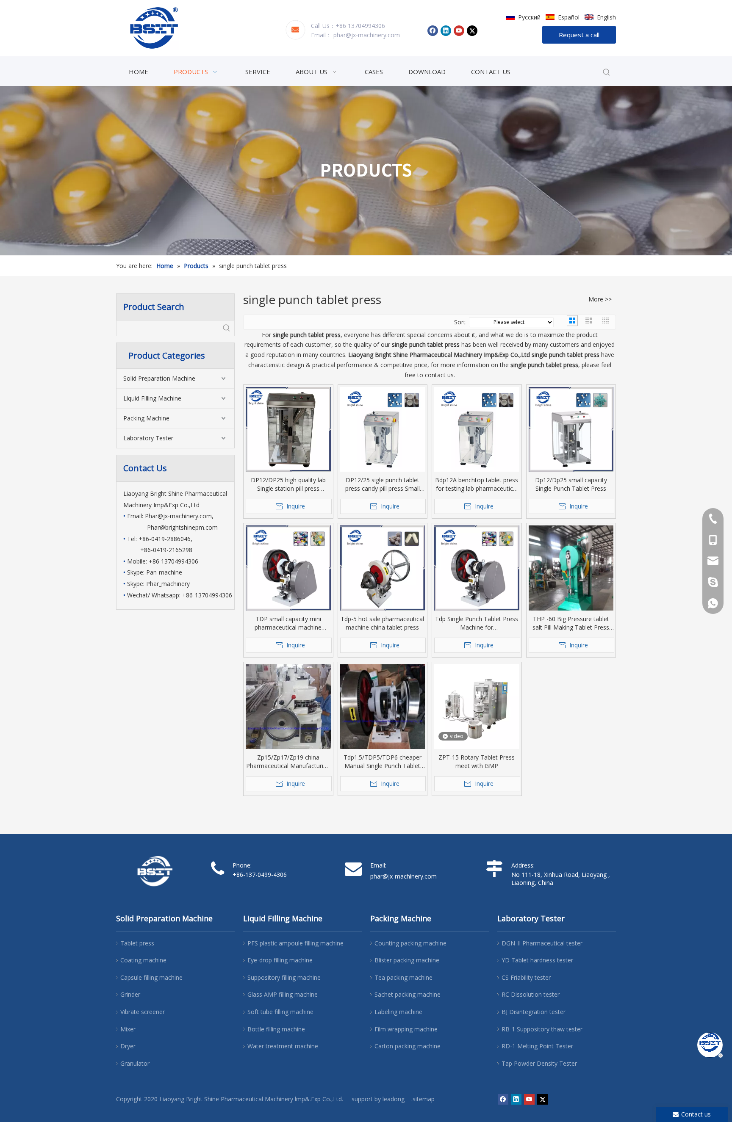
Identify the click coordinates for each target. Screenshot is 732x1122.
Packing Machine (146, 418)
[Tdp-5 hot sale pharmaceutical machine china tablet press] (382, 568)
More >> (600, 299)
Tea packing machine (403, 977)
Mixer (128, 1029)
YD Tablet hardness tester (537, 960)
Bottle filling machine (276, 1029)
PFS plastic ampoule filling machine (295, 943)
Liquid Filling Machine (152, 398)
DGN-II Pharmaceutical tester (542, 943)
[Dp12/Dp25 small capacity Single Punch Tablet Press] (571, 429)
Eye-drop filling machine (280, 960)
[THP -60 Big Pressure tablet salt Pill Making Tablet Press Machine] (571, 582)
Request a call (579, 34)
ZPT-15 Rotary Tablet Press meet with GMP (476, 761)
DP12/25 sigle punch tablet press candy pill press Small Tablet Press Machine (382, 484)
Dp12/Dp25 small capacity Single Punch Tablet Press (571, 484)
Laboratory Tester (148, 438)
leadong (394, 1099)
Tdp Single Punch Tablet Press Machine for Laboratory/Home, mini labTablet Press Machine (476, 623)
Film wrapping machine (406, 1029)
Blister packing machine (406, 960)
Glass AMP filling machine (282, 994)
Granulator (135, 1063)
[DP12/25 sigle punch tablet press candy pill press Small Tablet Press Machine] (382, 429)
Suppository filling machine (284, 977)
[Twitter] (472, 30)
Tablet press (137, 943)
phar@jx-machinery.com (366, 35)
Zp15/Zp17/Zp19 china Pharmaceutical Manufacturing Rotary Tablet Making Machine (288, 761)
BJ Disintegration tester (534, 1012)
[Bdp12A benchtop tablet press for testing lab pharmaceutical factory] (476, 429)
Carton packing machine (407, 1046)
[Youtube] (459, 30)
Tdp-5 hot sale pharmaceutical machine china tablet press (382, 623)
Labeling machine (398, 1012)
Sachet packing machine (407, 994)
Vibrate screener (142, 1012)
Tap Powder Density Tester (539, 1063)
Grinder (130, 994)
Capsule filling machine (151, 977)
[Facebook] (432, 30)
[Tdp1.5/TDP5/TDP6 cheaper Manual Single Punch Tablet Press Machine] (382, 721)
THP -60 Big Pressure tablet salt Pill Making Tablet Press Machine (570, 623)
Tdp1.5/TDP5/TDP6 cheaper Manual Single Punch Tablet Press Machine (382, 761)
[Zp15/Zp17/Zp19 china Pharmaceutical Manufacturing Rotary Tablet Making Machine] (288, 728)
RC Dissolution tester (531, 994)
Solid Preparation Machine (159, 378)
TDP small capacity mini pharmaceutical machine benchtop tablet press (288, 623)
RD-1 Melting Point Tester (537, 1046)
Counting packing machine (410, 943)
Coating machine (143, 960)
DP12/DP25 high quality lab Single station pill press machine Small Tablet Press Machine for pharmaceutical (288, 484)
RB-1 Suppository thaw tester (542, 1029)
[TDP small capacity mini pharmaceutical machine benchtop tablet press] (288, 568)
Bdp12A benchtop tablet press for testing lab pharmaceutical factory (476, 484)
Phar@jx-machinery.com (178, 516)
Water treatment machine (282, 1046)
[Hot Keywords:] (606, 72)
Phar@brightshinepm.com (182, 527)
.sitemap (423, 1099)
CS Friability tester (526, 977)
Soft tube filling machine (280, 1012)
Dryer (128, 1046)
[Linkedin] (446, 30)
